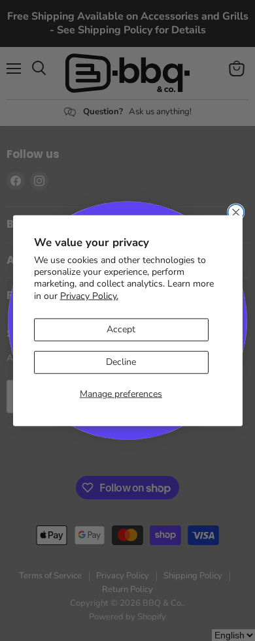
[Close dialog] (236, 212)
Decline (121, 362)
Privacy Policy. (89, 295)
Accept (121, 329)
